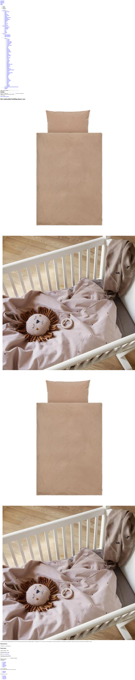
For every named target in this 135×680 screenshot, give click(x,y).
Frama (8, 53)
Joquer (8, 58)
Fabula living (9, 51)
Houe (8, 56)
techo (5, 31)
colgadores (6, 24)
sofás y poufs (7, 15)
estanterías (6, 14)
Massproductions (9, 64)
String (8, 82)
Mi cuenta (6, 87)
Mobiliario (2, 1)
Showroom (16, 86)
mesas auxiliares (7, 19)
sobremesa (6, 28)
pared (5, 30)
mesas (6, 13)
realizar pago (3, 95)
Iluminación (2, 2)
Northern (8, 70)
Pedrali (8, 74)
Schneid (8, 79)
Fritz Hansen (9, 55)
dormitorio (6, 20)
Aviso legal (4, 677)
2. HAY (8, 40)
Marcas (1, 4)
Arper (8, 46)
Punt (7, 76)
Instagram (4, 671)
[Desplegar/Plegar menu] (6, 10)
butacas (6, 16)
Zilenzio (8, 85)
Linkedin (4, 672)
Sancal (8, 78)
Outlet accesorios (6, 96)
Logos (8, 59)
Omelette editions (10, 72)
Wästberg (8, 84)
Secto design (9, 80)
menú (4, 6)
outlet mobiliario (7, 34)
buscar (4, 7)
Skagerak (8, 81)
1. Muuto (8, 39)
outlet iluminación (8, 35)
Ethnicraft (8, 49)
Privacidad (4, 676)
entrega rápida (7, 11)
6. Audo (8, 44)
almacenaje (6, 18)
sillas (5, 12)
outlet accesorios (7, 36)
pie (5, 29)
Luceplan (8, 60)
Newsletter (4, 665)
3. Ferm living (9, 41)
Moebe (8, 66)
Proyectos (10, 86)
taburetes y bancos (8, 17)
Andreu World (9, 45)
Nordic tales (9, 68)
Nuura (8, 71)
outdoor (6, 21)
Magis (8, 62)
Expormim (8, 50)
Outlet (1, 3)
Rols (7, 77)
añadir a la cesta (3, 659)
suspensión (6, 27)
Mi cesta (4, 8)
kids (5, 22)
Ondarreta (8, 73)
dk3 (7, 47)
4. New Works (9, 42)
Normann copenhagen (10, 69)
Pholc (8, 75)
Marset (8, 63)
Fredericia (8, 54)
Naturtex (8, 67)
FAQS (4, 666)
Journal (13, 86)
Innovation (8, 57)
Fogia (8, 52)
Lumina (8, 61)
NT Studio (6, 86)
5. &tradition (9, 43)
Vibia (8, 83)
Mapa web (4, 678)
